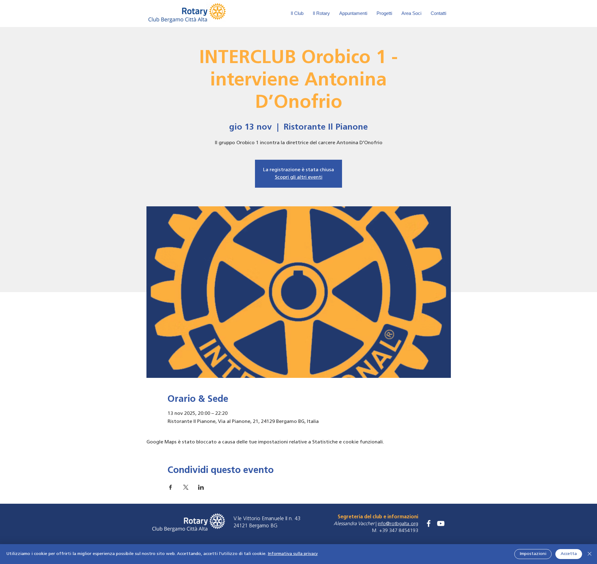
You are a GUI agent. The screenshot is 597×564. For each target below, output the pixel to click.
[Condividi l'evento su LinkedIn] (201, 487)
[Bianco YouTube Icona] (440, 523)
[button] (411, 13)
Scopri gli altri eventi (298, 177)
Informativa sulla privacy (293, 554)
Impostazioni (533, 554)
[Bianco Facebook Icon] (428, 523)
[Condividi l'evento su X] (186, 487)
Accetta (569, 554)
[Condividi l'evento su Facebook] (171, 487)
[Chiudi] (589, 554)
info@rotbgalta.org (398, 523)
